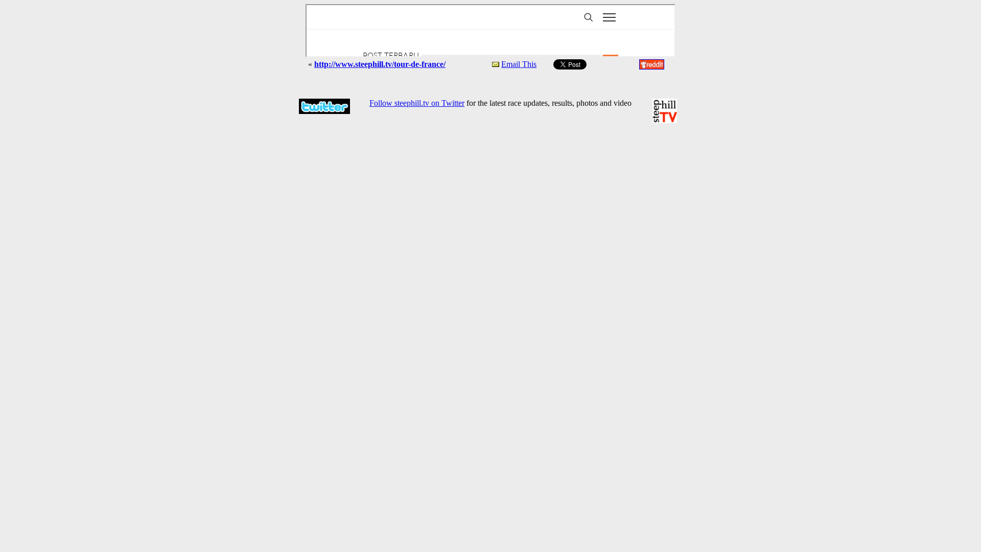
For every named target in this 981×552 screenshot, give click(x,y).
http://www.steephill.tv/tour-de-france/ (380, 64)
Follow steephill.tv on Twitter (416, 103)
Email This (518, 64)
